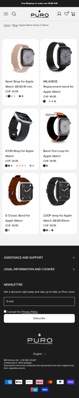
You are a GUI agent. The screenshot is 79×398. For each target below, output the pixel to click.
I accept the (22, 311)
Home (7, 25)
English (37, 354)
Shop (15, 25)
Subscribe (39, 318)
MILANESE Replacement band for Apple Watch (58, 87)
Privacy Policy (30, 311)
